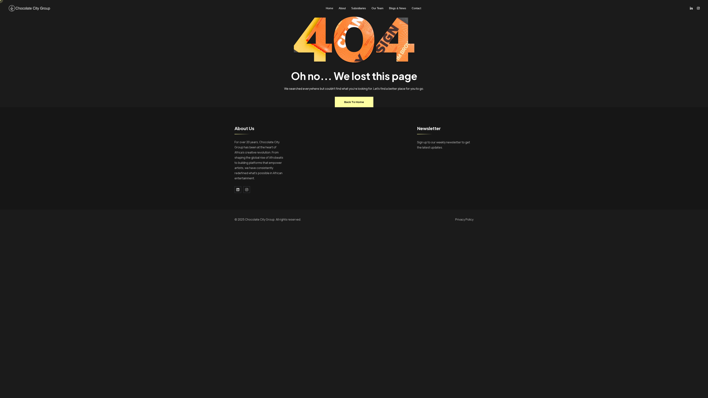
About (342, 8)
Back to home (354, 102)
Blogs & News (397, 8)
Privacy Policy (464, 219)
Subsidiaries (358, 8)
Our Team (378, 8)
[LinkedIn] (691, 8)
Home (329, 8)
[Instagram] (698, 8)
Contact (416, 8)
